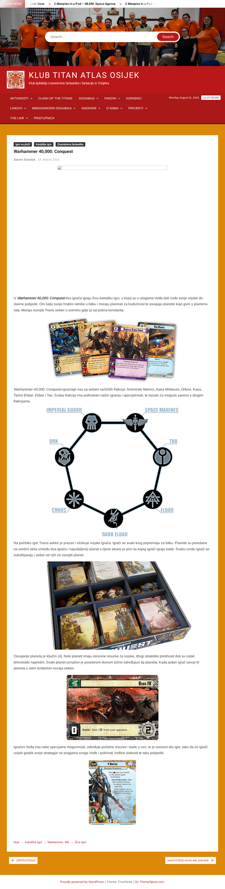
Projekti (135, 108)
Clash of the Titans (55, 98)
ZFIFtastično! (25, 860)
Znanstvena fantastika (70, 144)
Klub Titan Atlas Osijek (84, 75)
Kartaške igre (44, 144)
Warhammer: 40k (58, 842)
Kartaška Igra (33, 842)
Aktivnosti (19, 98)
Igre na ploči (22, 144)
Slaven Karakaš (24, 159)
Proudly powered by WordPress (82, 882)
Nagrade (89, 108)
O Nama (112, 108)
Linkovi (16, 108)
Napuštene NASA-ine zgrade (188, 860)
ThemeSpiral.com (152, 882)
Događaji (86, 98)
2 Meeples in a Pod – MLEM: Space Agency (75, 4)
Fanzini (110, 98)
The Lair (17, 118)
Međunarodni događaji (52, 108)
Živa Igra (80, 842)
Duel (16, 842)
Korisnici (134, 98)
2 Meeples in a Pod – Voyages (137, 4)
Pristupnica (44, 118)
